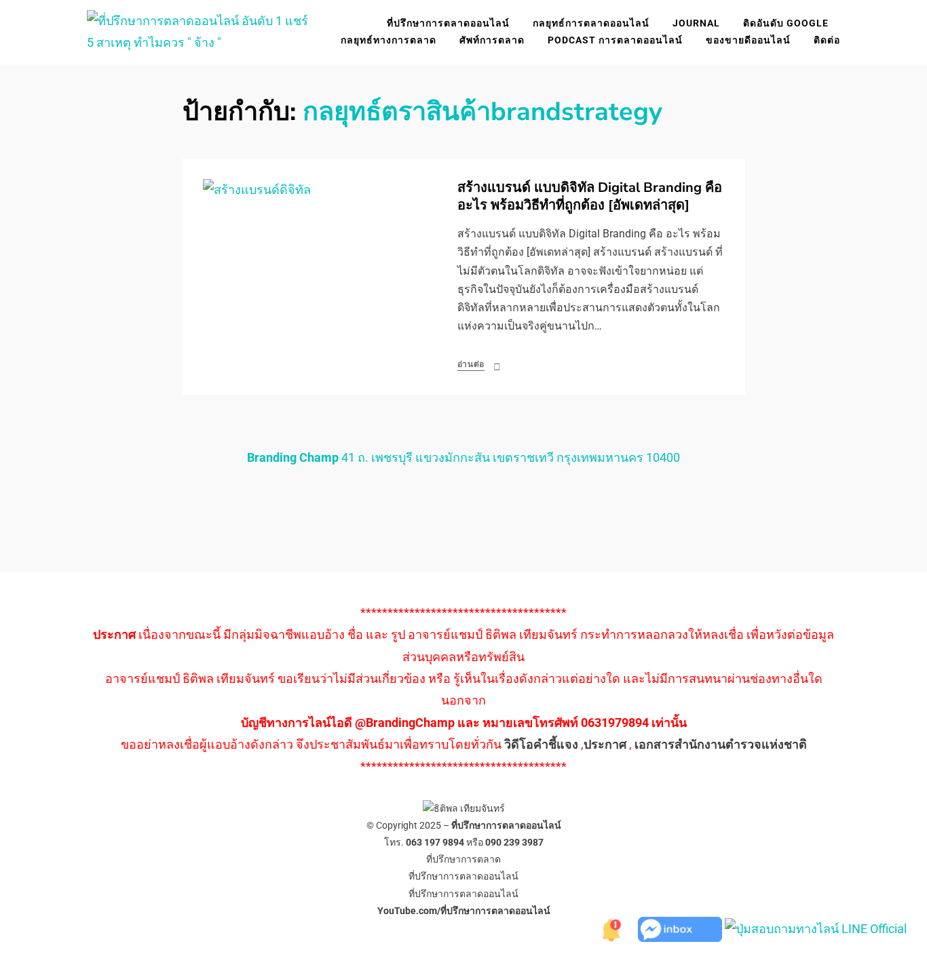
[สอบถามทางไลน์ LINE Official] (816, 928)
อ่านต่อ (471, 364)
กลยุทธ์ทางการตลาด (388, 40)
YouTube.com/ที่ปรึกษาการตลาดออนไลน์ (463, 910)
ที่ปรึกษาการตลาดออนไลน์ (448, 23)
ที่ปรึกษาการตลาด (463, 859)
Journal (696, 23)
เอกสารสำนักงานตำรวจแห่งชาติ (721, 744)
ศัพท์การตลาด (492, 40)
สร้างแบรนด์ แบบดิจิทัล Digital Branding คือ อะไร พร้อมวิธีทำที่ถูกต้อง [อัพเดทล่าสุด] (589, 196)
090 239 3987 (514, 842)
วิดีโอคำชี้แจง (541, 744)
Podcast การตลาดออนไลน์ (615, 40)
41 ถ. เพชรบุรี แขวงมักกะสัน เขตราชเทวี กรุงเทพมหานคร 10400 (463, 457)
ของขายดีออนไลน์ (748, 40)
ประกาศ (605, 744)
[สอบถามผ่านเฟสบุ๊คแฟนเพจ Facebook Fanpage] (681, 928)
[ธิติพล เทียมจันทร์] (610, 928)
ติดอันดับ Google (786, 23)
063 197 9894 (435, 842)
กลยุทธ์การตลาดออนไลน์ (591, 23)
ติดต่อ (827, 40)
